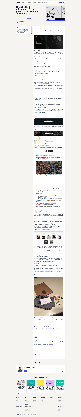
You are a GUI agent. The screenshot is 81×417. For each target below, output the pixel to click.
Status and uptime (27, 407)
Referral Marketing (29, 2)
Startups (42, 401)
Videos (59, 410)
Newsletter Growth (40, 2)
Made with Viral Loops (28, 410)
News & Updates (50, 2)
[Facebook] (16, 400)
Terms (33, 414)
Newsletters (34, 400)
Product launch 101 (60, 407)
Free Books (59, 409)
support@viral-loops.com (18, 407)
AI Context (59, 401)
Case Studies (45, 2)
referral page (50, 344)
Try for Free (61, 2)
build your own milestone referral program (50, 347)
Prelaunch (34, 2)
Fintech (42, 400)
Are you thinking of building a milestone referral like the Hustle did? (23, 32)
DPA (37, 414)
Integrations (26, 400)
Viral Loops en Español (28, 406)
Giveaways (34, 401)
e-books (55, 2)
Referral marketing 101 (61, 405)
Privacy (35, 414)
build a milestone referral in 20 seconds (53, 328)
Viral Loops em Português (27, 405)
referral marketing (41, 63)
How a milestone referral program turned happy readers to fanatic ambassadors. (23, 30)
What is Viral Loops (60, 406)
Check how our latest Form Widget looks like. (42, 326)
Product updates (27, 401)
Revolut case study (60, 400)
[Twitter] (17, 400)
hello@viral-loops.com (19, 406)
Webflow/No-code (27, 409)
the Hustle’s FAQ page (49, 261)
